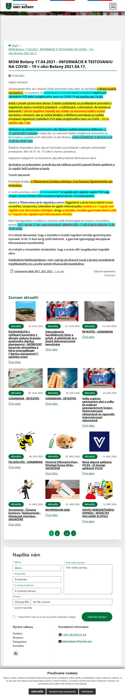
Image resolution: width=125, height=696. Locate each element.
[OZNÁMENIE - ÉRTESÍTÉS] (25, 378)
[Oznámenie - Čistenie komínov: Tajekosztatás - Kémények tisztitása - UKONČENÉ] (25, 489)
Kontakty (18, 646)
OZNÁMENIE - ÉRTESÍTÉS (23, 398)
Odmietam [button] (87, 691)
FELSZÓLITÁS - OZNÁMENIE (25, 462)
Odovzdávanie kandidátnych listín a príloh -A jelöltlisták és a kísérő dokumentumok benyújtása (61, 338)
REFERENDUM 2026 (57, 510)
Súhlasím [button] (37, 691)
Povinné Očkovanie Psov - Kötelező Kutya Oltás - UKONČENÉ (62, 465)
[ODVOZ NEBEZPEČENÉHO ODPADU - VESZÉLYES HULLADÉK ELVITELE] (99, 489)
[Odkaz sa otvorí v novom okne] (16, 653)
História (17, 633)
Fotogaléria (20, 642)
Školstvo (18, 638)
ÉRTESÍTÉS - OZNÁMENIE (97, 332)
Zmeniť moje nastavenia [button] (62, 691)
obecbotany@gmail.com (77, 641)
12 (67, 533)
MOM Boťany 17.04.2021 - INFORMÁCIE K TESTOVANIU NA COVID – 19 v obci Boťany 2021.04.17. (51, 51)
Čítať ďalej (14, 362)
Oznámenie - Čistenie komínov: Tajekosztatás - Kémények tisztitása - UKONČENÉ (24, 514)
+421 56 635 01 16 (74, 635)
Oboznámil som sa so (46, 616)
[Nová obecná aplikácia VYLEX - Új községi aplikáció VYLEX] (99, 442)
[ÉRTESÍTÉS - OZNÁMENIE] (99, 311)
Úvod (14, 45)
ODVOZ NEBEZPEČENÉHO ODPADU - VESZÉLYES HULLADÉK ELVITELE (98, 513)
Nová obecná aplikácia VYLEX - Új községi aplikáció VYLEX (97, 465)
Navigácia (13, 6)
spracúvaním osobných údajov (59, 616)
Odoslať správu (97, 617)
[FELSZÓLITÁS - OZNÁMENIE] (25, 442)
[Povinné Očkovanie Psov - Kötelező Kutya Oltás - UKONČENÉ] (62, 442)
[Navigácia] (113, 6)
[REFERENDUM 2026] (62, 489)
